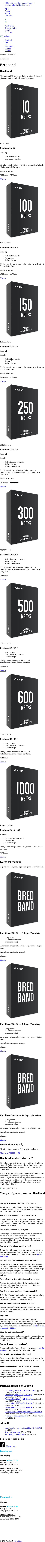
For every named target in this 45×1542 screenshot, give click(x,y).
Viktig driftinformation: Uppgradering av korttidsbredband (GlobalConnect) (19, 4)
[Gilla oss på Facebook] (2, 1446)
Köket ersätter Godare (13, 1432)
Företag (7, 11)
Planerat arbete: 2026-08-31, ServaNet (19, 1403)
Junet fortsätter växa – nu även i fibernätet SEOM (23, 1428)
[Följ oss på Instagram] (10, 1446)
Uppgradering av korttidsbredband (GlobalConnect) (23, 1412)
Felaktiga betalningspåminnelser (16, 1416)
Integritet (18, 1541)
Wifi (6, 42)
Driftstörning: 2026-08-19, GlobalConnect (20, 1391)
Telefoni (8, 49)
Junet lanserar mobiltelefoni (15, 1434)
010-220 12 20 (12, 1460)
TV (6, 44)
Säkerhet (8, 51)
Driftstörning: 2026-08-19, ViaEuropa (18, 1395)
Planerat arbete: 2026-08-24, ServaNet (19, 1399)
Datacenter (8, 15)
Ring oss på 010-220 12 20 (10, 1153)
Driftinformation (10, 28)
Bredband (8, 40)
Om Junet (8, 32)
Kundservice (9, 26)
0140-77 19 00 (12, 1506)
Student (7, 13)
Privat (7, 9)
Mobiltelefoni (9, 46)
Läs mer (3, 179)
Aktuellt (7, 30)
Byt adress (4, 59)
